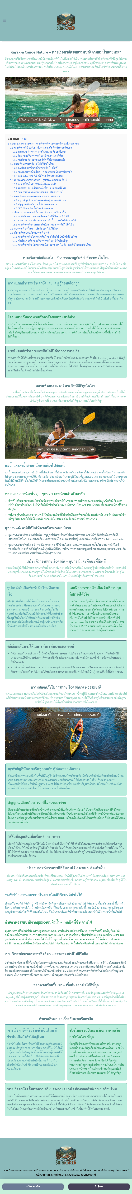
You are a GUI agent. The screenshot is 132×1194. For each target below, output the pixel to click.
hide (24, 138)
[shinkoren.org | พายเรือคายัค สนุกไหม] (66, 20)
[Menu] (4, 21)
